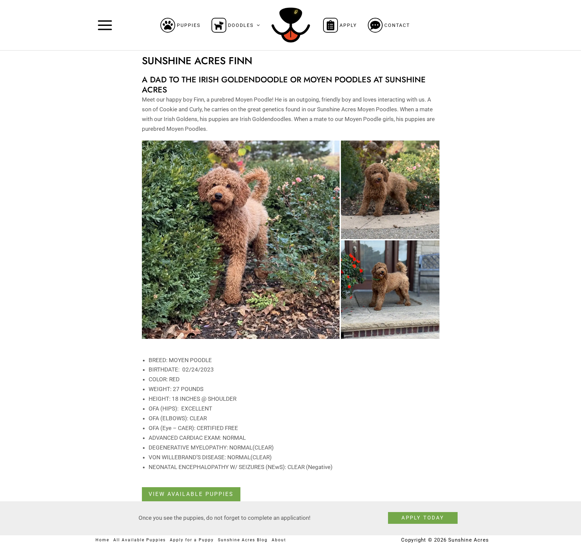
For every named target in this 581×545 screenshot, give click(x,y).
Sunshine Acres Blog (243, 540)
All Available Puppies (139, 540)
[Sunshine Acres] (290, 24)
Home (102, 540)
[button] (257, 25)
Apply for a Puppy (192, 540)
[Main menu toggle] (105, 25)
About (279, 540)
